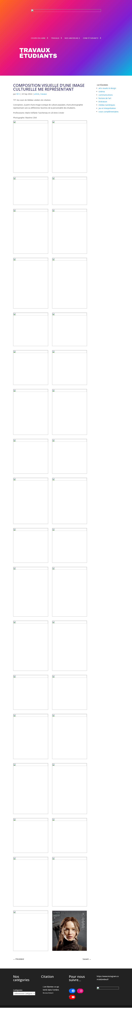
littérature (103, 101)
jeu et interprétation (107, 108)
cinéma (102, 91)
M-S (18, 94)
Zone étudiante (90, 38)
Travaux (55, 38)
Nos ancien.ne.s (72, 38)
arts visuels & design (107, 88)
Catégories (17, 990)
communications (106, 95)
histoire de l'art (105, 98)
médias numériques (107, 105)
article (36, 94)
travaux (43, 94)
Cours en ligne (38, 38)
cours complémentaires (108, 111)
